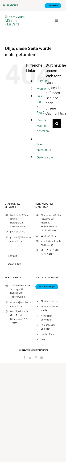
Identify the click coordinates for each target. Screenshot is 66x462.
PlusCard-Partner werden (49, 308)
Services (42, 81)
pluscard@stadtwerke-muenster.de (20, 239)
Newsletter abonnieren (46, 318)
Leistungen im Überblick (48, 327)
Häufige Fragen (48, 334)
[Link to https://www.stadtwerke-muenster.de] (4, 5)
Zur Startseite (12, 5)
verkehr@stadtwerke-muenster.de (51, 243)
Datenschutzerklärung (38, 350)
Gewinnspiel (45, 157)
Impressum (23, 350)
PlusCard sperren (49, 301)
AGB (43, 339)
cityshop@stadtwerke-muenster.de (20, 304)
